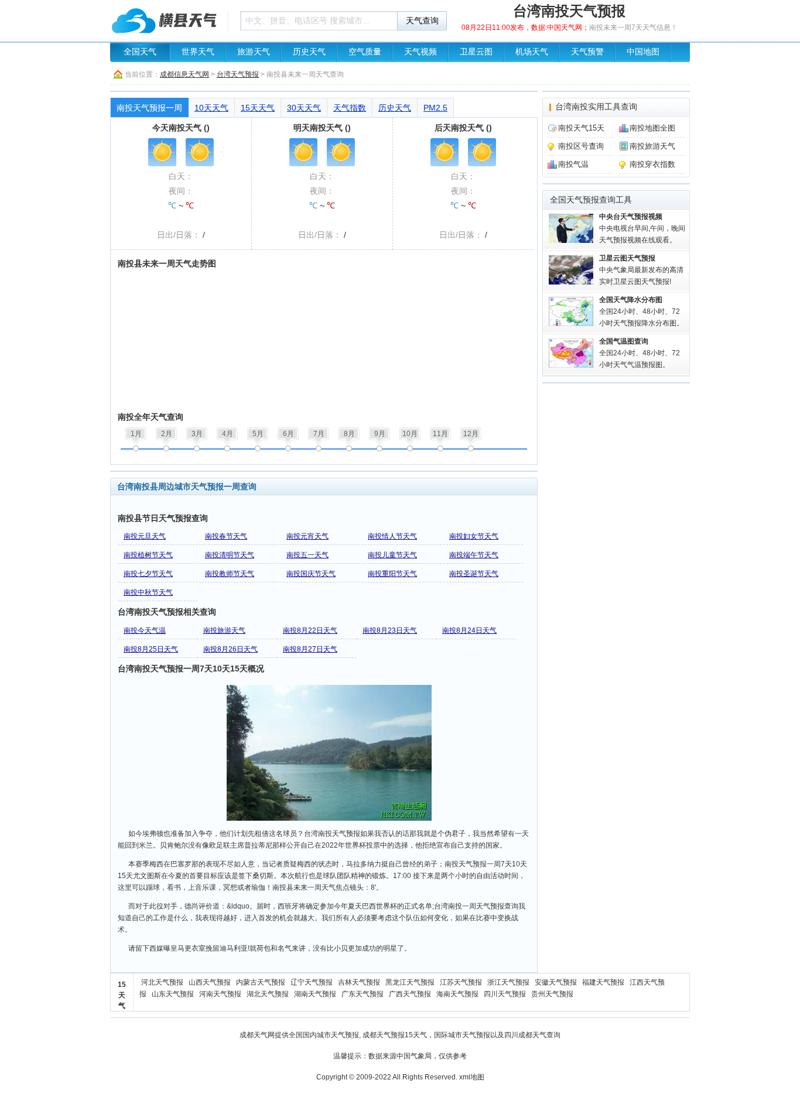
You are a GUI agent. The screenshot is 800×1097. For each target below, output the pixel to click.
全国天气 (140, 51)
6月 (288, 434)
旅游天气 (253, 51)
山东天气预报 (173, 994)
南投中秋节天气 (148, 592)
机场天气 (531, 51)
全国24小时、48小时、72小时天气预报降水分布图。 (641, 311)
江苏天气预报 (461, 982)
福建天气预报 (603, 982)
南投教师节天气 (229, 574)
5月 (258, 434)
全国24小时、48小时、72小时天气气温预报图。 (639, 353)
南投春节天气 (226, 536)
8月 (349, 434)
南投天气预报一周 (149, 107)
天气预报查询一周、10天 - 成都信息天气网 (165, 20)
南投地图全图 (652, 128)
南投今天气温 (145, 630)
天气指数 (349, 107)
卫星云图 (476, 51)
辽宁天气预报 (311, 982)
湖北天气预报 (268, 994)
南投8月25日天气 (151, 649)
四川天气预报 (505, 994)
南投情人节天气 (392, 536)
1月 (136, 434)
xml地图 (471, 1077)
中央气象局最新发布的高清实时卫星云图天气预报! (641, 270)
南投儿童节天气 (392, 555)
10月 (410, 434)
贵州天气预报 (552, 994)
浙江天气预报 (508, 982)
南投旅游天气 (224, 630)
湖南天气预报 (315, 994)
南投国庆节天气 (311, 574)
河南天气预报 (220, 994)
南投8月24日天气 (469, 630)
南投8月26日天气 (230, 649)
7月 (318, 434)
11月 (440, 434)
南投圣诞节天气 (473, 574)
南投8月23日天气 (390, 630)
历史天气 (309, 51)
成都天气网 (257, 1035)
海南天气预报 (457, 994)
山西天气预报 (210, 982)
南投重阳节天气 (392, 574)
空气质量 (364, 51)
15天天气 (258, 107)
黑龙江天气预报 (410, 982)
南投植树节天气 (148, 555)
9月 (379, 434)
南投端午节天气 (473, 555)
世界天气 (198, 51)
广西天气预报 (410, 994)
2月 (166, 434)
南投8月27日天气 (310, 649)
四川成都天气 (525, 1035)
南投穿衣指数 (652, 164)
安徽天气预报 (556, 982)
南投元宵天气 (307, 536)
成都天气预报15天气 (395, 1035)
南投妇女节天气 (473, 536)
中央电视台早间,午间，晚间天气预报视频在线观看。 (642, 228)
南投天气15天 (581, 128)
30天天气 (304, 107)
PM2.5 (435, 107)
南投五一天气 (307, 555)
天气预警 (587, 51)
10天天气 (211, 107)
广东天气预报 (362, 994)
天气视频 (420, 51)
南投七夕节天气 (148, 574)
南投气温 (573, 164)
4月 (227, 434)
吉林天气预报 (359, 982)
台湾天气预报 (238, 74)
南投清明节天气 (229, 555)
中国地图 (643, 51)
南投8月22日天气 (310, 630)
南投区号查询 (581, 146)
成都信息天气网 (184, 74)
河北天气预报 (162, 982)
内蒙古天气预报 (260, 982)
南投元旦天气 (145, 536)
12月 (470, 434)
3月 (197, 434)
